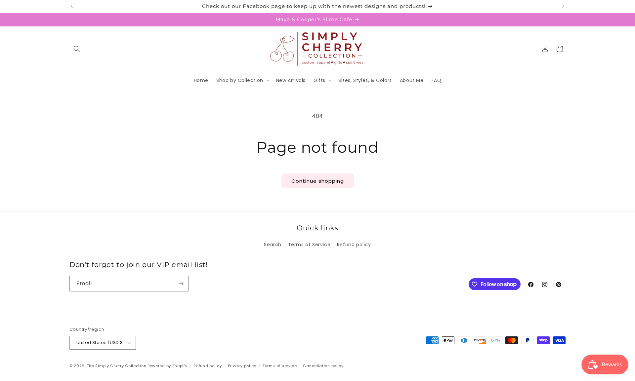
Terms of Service (309, 244)
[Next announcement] (563, 6)
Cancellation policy (323, 365)
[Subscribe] (181, 283)
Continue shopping (317, 180)
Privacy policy (242, 365)
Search (272, 244)
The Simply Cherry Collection (117, 365)
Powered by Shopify (168, 365)
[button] (76, 49)
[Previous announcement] (71, 6)
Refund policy (354, 244)
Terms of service (280, 365)
